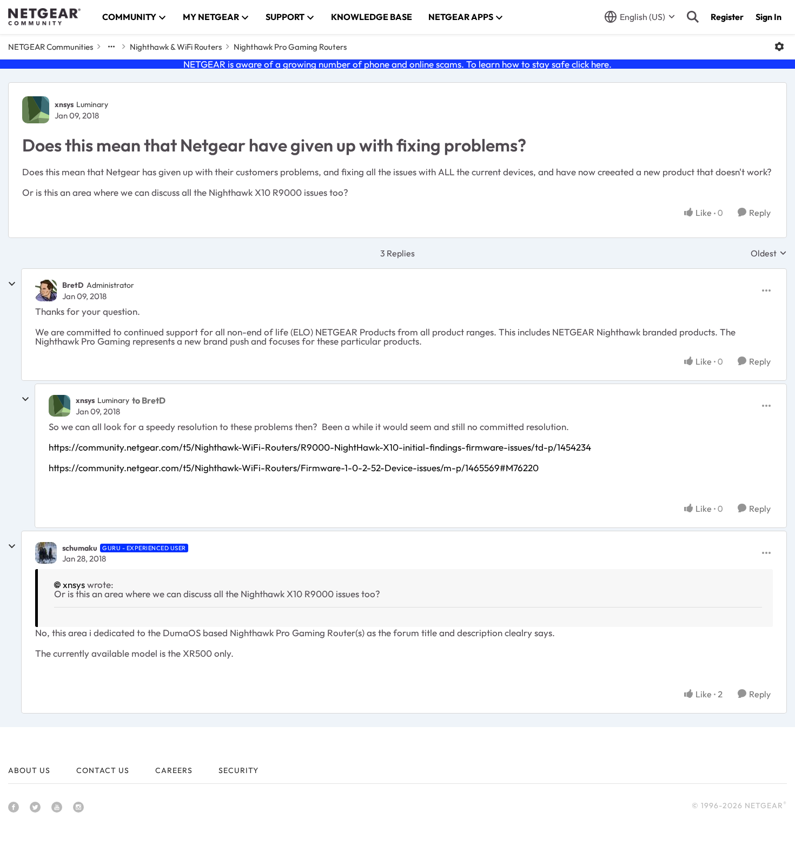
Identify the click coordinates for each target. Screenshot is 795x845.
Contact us (102, 770)
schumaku (79, 548)
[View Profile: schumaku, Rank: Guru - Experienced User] (46, 553)
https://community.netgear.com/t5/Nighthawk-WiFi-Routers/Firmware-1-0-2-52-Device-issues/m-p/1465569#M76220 (294, 467)
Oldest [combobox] (769, 253)
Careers (174, 770)
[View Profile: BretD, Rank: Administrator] (46, 290)
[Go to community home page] (44, 16)
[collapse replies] (11, 284)
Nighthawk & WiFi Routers (176, 47)
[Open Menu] (779, 46)
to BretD (148, 400)
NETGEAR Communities (50, 47)
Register (727, 16)
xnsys (64, 104)
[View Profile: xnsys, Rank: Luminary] (35, 109)
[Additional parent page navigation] (111, 46)
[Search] (692, 16)
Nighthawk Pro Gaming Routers (290, 47)
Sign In (768, 16)
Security (238, 770)
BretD (73, 285)
